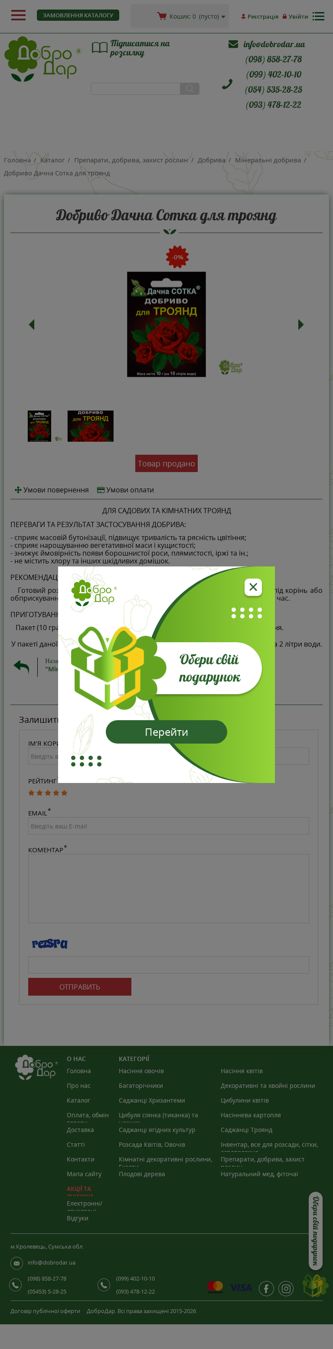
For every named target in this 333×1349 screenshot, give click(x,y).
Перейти (166, 732)
